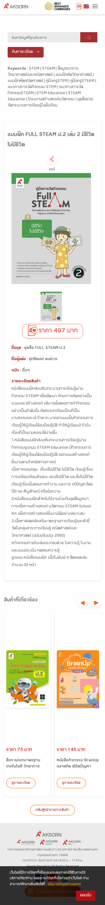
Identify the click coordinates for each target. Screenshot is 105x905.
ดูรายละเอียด (21, 783)
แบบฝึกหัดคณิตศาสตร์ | (27, 81)
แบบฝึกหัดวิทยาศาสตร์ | (75, 75)
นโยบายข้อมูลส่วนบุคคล (64, 884)
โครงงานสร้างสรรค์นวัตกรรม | (52, 99)
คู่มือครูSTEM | (58, 81)
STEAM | (50, 69)
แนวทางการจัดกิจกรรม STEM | (33, 87)
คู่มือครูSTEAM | (83, 81)
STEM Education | (52, 93)
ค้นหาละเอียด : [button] (23, 52)
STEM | (35, 69)
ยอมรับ (85, 895)
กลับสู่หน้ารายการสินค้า (52, 810)
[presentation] (83, 603)
